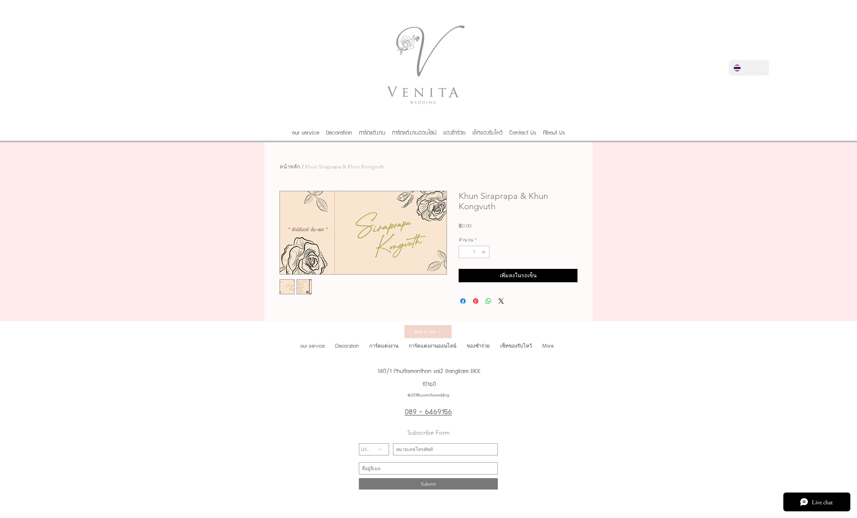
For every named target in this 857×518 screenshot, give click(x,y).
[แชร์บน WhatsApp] (488, 301)
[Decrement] (464, 252)
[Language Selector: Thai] (749, 68)
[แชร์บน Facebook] (463, 301)
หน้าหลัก (290, 166)
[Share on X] (501, 301)
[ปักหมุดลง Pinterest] (476, 301)
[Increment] (484, 252)
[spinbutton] (474, 252)
